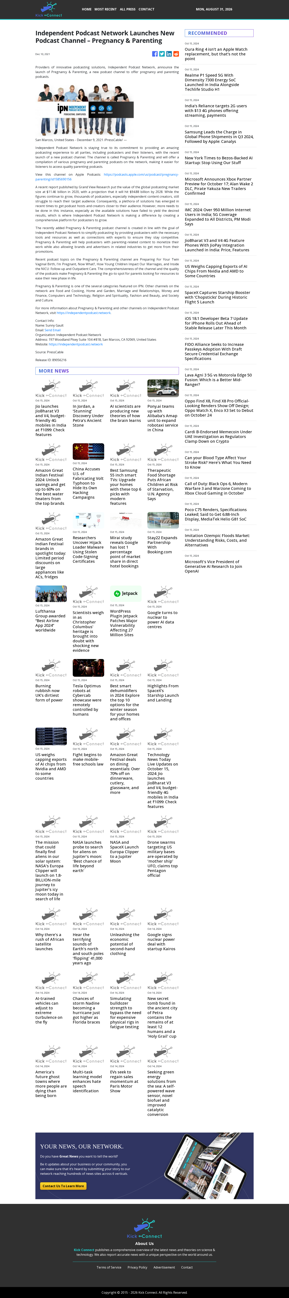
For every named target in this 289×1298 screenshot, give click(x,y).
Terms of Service (109, 1267)
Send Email (53, 330)
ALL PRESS (127, 9)
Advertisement (164, 1267)
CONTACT (147, 9)
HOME (86, 9)
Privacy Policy (137, 1267)
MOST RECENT (106, 9)
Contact (187, 1267)
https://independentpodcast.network (84, 313)
